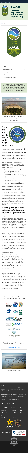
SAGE (4, 66)
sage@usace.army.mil (14, 347)
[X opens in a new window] (7, 403)
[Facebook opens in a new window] (4, 403)
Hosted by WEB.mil (5, 432)
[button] (6, 2)
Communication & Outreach (10, 77)
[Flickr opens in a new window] (13, 403)
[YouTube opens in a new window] (10, 403)
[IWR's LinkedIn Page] (2, 403)
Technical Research (8, 74)
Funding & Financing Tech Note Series (12, 71)
